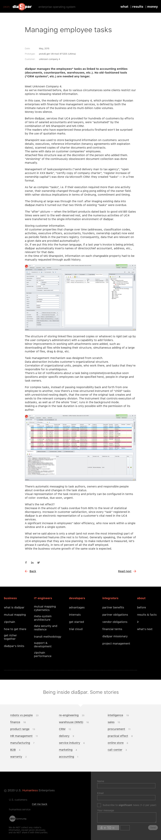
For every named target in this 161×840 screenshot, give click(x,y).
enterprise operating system (57, 6)
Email (100, 793)
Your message (105, 810)
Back (33, 571)
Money (152, 6)
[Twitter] (38, 562)
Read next (124, 571)
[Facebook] (26, 562)
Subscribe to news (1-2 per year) (129, 805)
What (124, 6)
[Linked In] (32, 562)
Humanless (30, 790)
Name (100, 781)
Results (137, 6)
